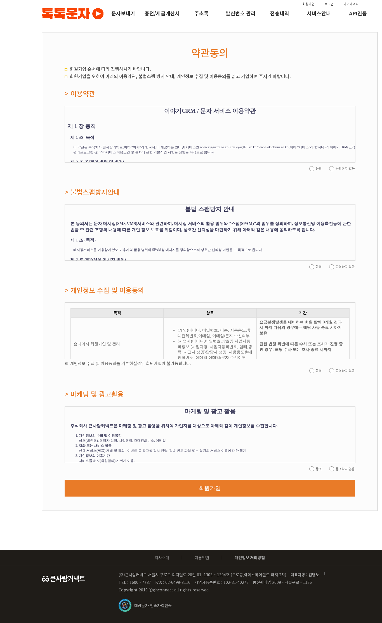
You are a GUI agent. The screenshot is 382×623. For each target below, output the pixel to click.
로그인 (329, 3)
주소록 (201, 13)
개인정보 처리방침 (250, 557)
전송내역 (279, 13)
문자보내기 (123, 13)
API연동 (358, 13)
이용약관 (202, 557)
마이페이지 (351, 3)
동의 (319, 168)
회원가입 (308, 3)
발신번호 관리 (241, 13)
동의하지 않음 (345, 168)
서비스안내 (319, 13)
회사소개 (162, 557)
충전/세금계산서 (162, 13)
